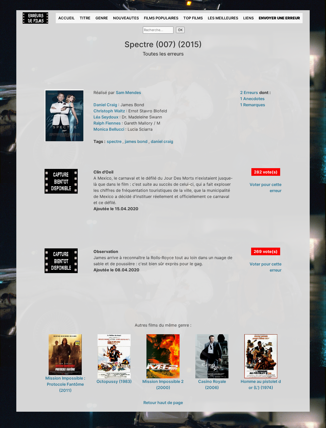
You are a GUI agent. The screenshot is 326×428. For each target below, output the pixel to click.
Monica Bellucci (109, 129)
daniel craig (162, 141)
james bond (136, 141)
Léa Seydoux (106, 116)
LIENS (248, 18)
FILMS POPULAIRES (161, 18)
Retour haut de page (163, 402)
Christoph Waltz (109, 110)
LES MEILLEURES (223, 18)
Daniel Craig (105, 104)
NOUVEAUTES (126, 18)
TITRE (85, 18)
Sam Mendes (128, 92)
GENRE (102, 18)
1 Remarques (252, 104)
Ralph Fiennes (107, 123)
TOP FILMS (193, 18)
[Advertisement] (113, 235)
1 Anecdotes (252, 98)
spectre (115, 141)
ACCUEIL (66, 18)
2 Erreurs (249, 92)
